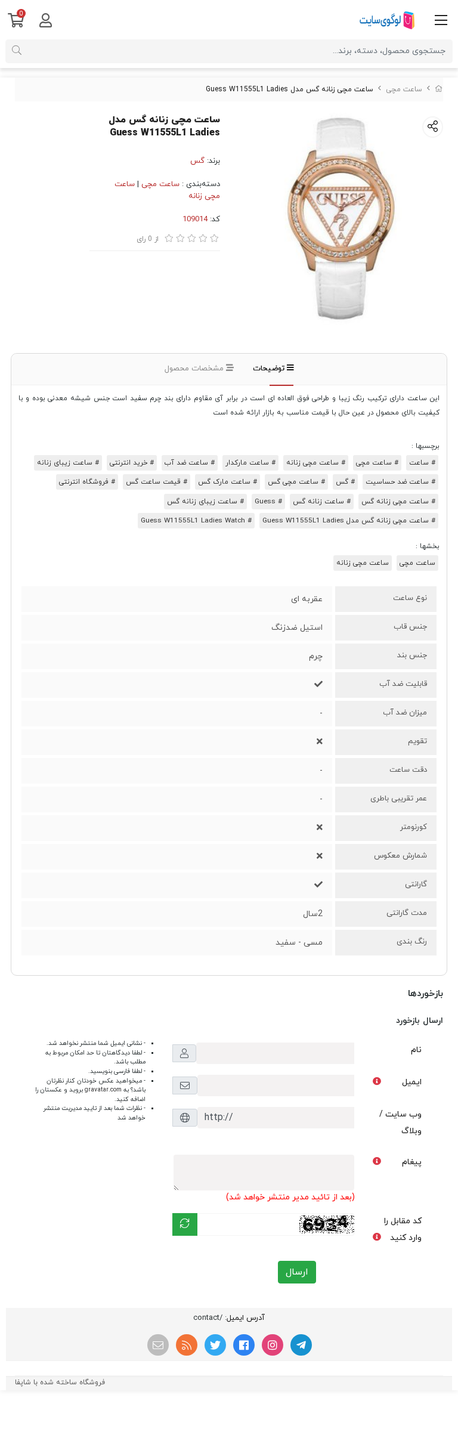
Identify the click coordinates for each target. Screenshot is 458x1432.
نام (416, 1050)
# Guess (268, 501)
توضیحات (270, 368)
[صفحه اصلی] (439, 89)
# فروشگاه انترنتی (87, 482)
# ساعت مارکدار (250, 463)
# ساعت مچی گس (296, 482)
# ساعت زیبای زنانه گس (205, 501)
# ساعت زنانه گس (322, 501)
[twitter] (215, 1345)
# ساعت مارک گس (227, 482)
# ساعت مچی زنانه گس (398, 501)
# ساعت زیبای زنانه (68, 463)
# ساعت (422, 463)
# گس (345, 482)
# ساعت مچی (377, 463)
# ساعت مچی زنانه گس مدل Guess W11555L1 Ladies (348, 520)
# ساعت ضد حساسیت (400, 482)
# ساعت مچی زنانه (315, 463)
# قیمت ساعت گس (156, 482)
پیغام (412, 1162)
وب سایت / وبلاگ (400, 1123)
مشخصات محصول (195, 368)
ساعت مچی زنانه (362, 563)
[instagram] (272, 1345)
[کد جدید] (184, 1224)
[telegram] (301, 1345)
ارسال (297, 1272)
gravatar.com (103, 1089)
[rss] (186, 1345)
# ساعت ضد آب (190, 463)
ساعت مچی (404, 89)
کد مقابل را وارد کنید (403, 1230)
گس (197, 161)
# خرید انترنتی (132, 463)
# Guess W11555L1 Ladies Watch (196, 520)
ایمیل (412, 1082)
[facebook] (244, 1345)
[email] (158, 1345)
